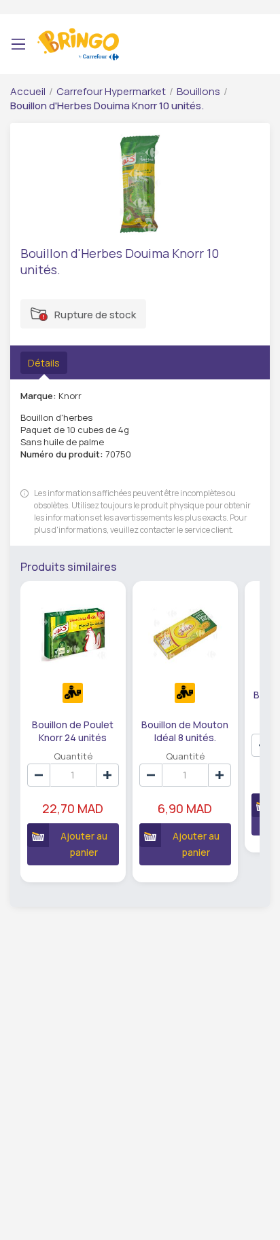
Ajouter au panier (83, 844)
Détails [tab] (44, 362)
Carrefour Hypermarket (111, 91)
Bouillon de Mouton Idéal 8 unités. (184, 730)
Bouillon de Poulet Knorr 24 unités (72, 730)
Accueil (28, 91)
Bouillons (198, 91)
